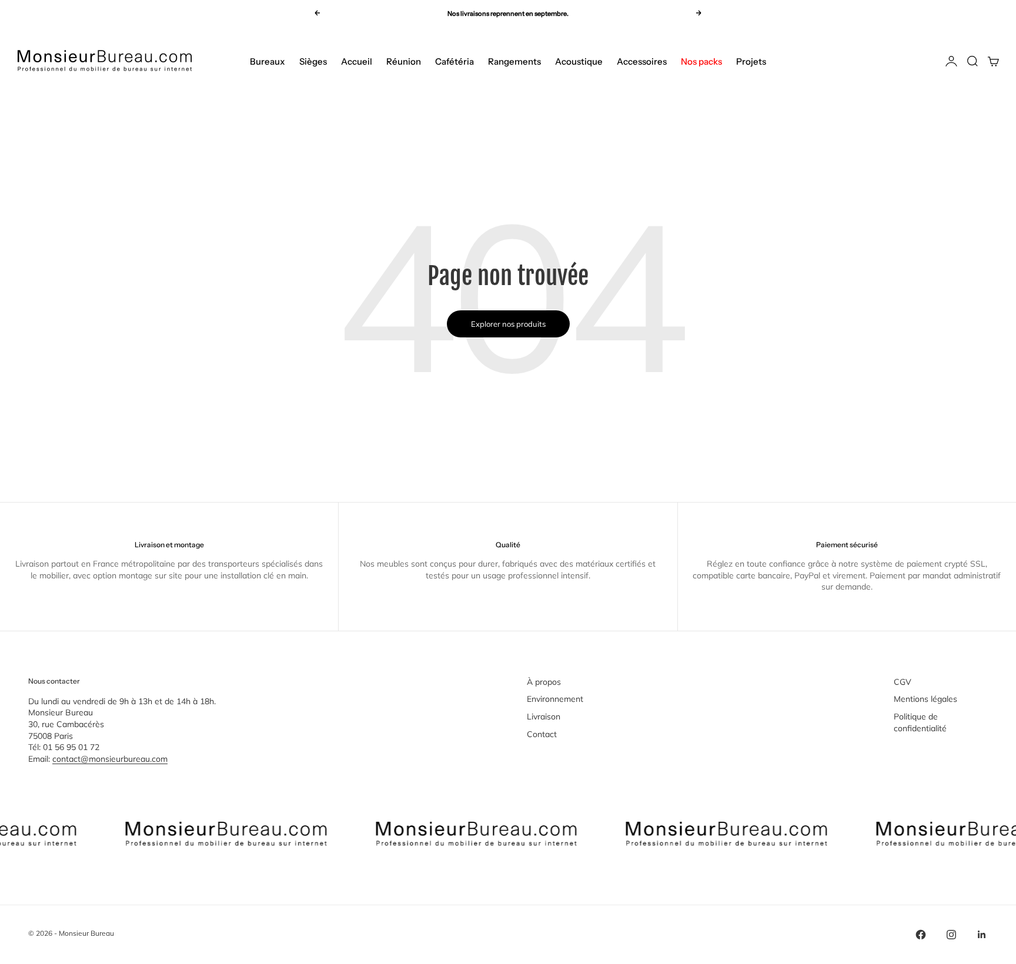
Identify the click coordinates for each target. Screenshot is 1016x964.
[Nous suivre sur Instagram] (951, 934)
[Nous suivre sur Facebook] (921, 934)
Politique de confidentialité (920, 722)
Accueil (356, 61)
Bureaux (267, 61)
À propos (544, 682)
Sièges (313, 61)
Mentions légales (925, 699)
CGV (902, 682)
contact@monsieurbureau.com (110, 759)
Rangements (514, 61)
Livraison (543, 716)
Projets (751, 61)
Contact (542, 734)
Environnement (555, 699)
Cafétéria (454, 61)
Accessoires (642, 61)
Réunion (403, 61)
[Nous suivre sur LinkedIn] (982, 934)
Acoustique (579, 61)
